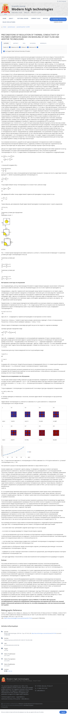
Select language (62, 1)
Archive (45, 18)
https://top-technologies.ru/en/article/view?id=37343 (44, 633)
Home (4, 18)
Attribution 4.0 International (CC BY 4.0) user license (30, 703)
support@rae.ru (20, 697)
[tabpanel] (34, 49)
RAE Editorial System (28, 705)
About (11, 18)
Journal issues (11, 27)
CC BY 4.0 (10, 671)
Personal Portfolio (59, 19)
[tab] (6, 43)
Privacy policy (4, 707)
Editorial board (22, 18)
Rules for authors (9, 22)
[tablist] (34, 43)
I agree (63, 712)
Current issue (35, 18)
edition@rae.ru (25, 699)
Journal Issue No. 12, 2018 (23, 27)
